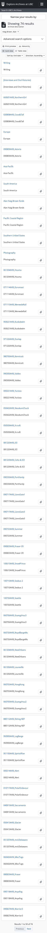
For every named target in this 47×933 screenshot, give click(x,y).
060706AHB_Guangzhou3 (14, 615)
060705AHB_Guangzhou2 (14, 701)
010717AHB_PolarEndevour (15, 788)
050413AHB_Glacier (12, 822)
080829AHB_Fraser (11, 874)
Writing (6, 63)
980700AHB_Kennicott (13, 356)
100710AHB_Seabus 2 (13, 581)
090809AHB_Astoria (12, 149)
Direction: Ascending (34, 55)
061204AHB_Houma (12, 270)
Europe (6, 132)
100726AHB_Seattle (12, 598)
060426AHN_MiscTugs (13, 857)
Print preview (10, 46)
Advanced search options (17, 39)
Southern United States (14, 235)
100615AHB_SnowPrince (14, 563)
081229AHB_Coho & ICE (14, 460)
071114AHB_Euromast (13, 287)
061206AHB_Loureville (13, 667)
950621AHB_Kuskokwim (14, 322)
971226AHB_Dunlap (12, 339)
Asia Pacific (8, 166)
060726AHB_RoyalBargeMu (15, 632)
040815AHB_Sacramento (14, 805)
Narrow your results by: (23, 17)
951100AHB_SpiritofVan (14, 753)
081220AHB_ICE (10, 442)
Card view (9, 51)
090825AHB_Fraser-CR (13, 546)
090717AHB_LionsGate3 (14, 511)
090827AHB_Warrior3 (13, 909)
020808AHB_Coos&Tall (13, 114)
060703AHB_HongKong (13, 684)
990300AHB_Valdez (12, 373)
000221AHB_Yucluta (12, 391)
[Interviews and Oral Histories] (17, 80)
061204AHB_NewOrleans (14, 650)
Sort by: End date (14, 55)
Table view (21, 51)
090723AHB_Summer (13, 529)
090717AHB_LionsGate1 (14, 494)
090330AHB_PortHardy (13, 477)
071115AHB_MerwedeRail (14, 304)
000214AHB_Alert (11, 770)
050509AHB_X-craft (12, 425)
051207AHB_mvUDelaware (15, 840)
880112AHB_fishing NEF (14, 719)
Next (29, 928)
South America (10, 183)
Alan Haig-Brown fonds (13, 201)
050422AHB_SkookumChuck (16, 408)
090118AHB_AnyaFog (12, 891)
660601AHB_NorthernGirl (15, 97)
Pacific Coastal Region (13, 218)
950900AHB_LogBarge (13, 736)
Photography (9, 252)
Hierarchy (25, 46)
